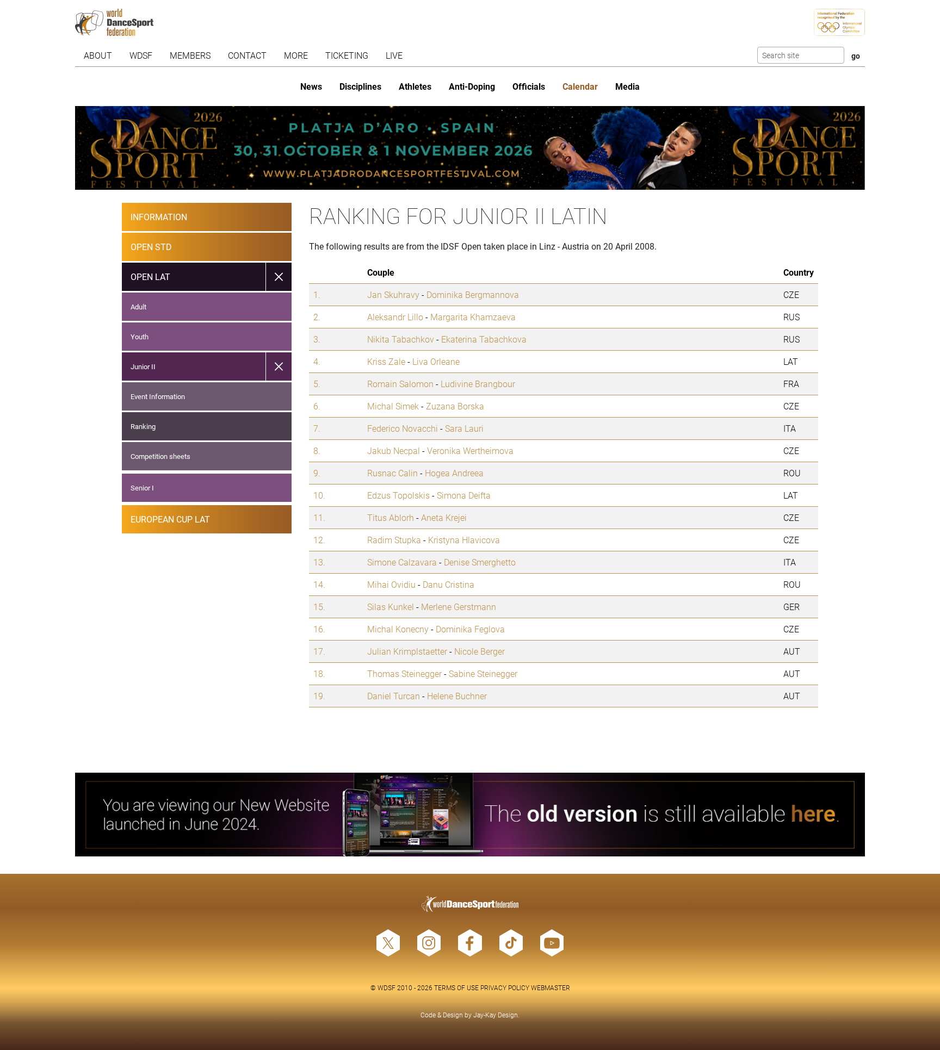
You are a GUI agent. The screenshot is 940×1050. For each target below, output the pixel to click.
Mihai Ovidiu (391, 584)
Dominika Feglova (470, 629)
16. (319, 629)
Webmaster (550, 987)
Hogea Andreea (454, 473)
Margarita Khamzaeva (473, 316)
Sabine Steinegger (483, 673)
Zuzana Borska (455, 406)
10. (319, 495)
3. (316, 339)
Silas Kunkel (390, 606)
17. (319, 651)
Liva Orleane (436, 361)
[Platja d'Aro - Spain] (470, 148)
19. (319, 695)
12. (319, 539)
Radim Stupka (394, 539)
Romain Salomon (400, 383)
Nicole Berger (479, 651)
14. (319, 584)
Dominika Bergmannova (472, 294)
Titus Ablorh (390, 517)
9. (316, 473)
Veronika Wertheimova (470, 450)
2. (316, 316)
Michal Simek (393, 406)
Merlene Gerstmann (458, 606)
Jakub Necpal (393, 450)
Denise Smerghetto (480, 562)
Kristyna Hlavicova (464, 539)
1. (316, 294)
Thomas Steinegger (404, 673)
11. (319, 517)
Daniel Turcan (393, 695)
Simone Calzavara (402, 562)
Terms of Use (456, 987)
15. (319, 606)
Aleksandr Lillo (395, 316)
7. (316, 428)
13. (319, 562)
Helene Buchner (457, 695)
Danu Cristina (448, 584)
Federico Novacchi (402, 428)
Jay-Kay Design (495, 1014)
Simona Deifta (464, 495)
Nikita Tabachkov (400, 339)
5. (316, 383)
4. (316, 361)
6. (316, 406)
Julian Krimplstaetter (407, 651)
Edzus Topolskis (398, 495)
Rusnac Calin (392, 473)
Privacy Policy (504, 987)
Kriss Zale (386, 361)
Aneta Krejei (444, 517)
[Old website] (470, 814)
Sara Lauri (464, 428)
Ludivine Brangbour (478, 383)
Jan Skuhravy (393, 294)
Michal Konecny (398, 629)
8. (316, 450)
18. (319, 673)
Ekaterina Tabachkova (484, 339)
